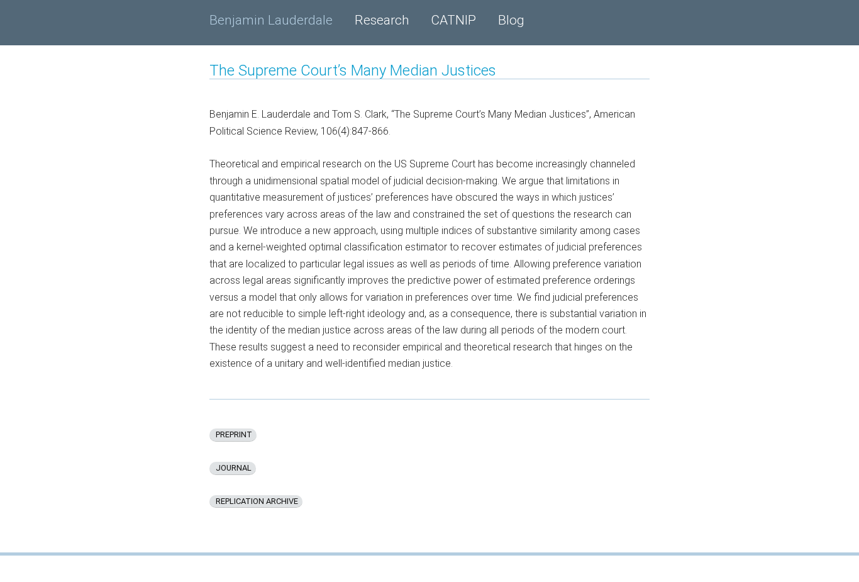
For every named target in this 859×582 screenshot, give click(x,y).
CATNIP (453, 20)
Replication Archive (256, 501)
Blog (511, 20)
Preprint (233, 434)
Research (382, 20)
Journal (233, 468)
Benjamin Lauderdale (271, 20)
